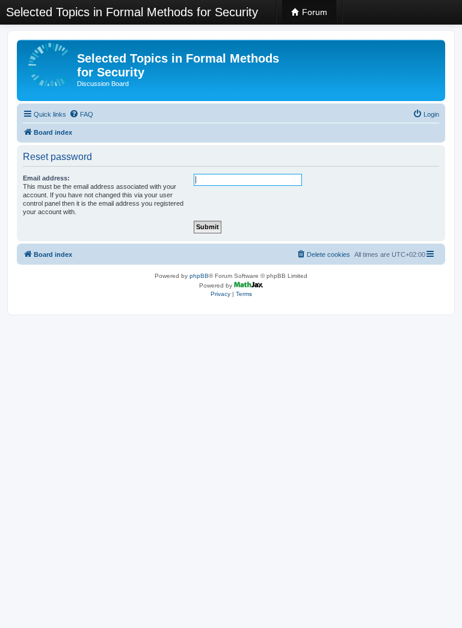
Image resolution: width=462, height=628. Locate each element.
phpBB (199, 275)
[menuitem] (81, 114)
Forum (313, 12)
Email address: (46, 178)
